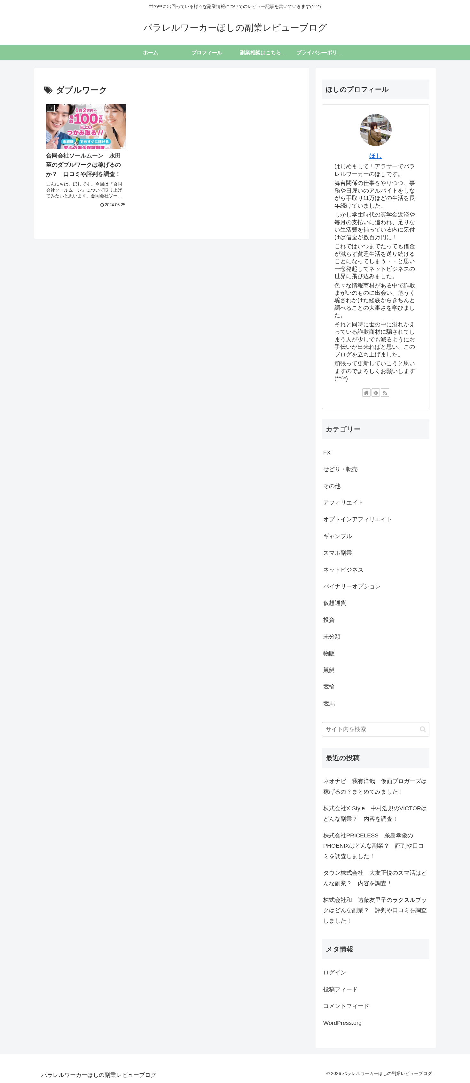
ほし (375, 155)
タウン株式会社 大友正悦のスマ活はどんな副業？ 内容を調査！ (375, 878)
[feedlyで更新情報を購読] (376, 392)
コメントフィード (346, 1006)
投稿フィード (340, 989)
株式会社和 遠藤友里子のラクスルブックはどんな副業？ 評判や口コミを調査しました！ (375, 910)
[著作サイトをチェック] (366, 392)
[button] (422, 729)
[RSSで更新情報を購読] (385, 392)
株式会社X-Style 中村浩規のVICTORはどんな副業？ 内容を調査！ (375, 813)
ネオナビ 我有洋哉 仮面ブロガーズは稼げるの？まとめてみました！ (375, 786)
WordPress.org (342, 1023)
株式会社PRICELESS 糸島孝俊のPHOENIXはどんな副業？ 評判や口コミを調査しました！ (373, 845)
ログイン (334, 972)
